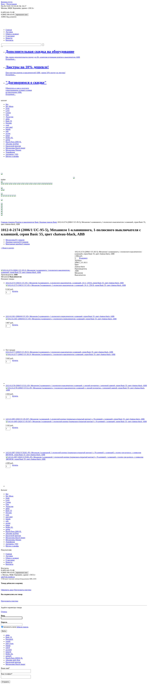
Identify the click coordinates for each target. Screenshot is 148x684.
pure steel (9, 127)
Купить (15, 291)
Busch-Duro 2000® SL (14, 658)
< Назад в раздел (7, 248)
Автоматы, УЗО (12, 154)
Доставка (9, 32)
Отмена (4, 612)
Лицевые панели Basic (48, 222)
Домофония (10, 152)
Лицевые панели (17, 242)
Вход (3, 4)
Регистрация (12, 4)
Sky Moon (9, 106)
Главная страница (8, 222)
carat (7, 125)
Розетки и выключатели (24, 222)
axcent (8, 133)
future (8, 136)
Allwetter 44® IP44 (13, 660)
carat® (8, 641)
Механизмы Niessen (13, 150)
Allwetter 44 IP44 (12, 144)
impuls (8, 129)
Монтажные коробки (18, 244)
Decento (9, 123)
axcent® (9, 650)
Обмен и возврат (12, 34)
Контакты (9, 40)
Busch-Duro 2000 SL (13, 142)
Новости (9, 38)
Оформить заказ (7, 590)
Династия (9, 117)
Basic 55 (9, 121)
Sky (7, 104)
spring (8, 140)
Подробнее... (11, 59)
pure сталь (9, 643)
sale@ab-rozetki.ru (8, 577)
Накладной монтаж (13, 146)
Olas (7, 115)
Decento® (9, 639)
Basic (37, 222)
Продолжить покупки (22, 590)
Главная (9, 30)
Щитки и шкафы (12, 156)
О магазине (10, 36)
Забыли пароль (22, 627)
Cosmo (8, 113)
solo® (8, 648)
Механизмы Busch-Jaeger (15, 148)
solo (7, 131)
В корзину (83, 258)
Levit (7, 111)
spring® (8, 656)
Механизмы (15, 240)
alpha (7, 119)
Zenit (7, 108)
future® (8, 652)
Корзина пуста (6, 2)
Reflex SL (9, 138)
